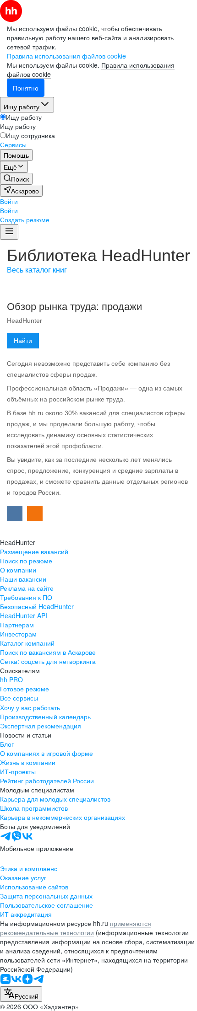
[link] (16, 179)
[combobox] (21, 994)
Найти (23, 340)
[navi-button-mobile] (9, 232)
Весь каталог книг (37, 270)
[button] (9, 201)
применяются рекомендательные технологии (75, 928)
